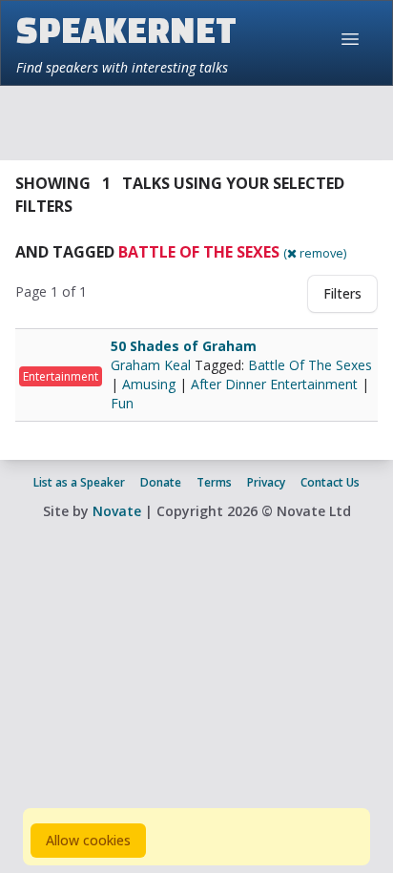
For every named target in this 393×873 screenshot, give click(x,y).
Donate (160, 482)
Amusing (149, 384)
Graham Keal (153, 365)
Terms (214, 482)
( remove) (314, 252)
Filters (342, 293)
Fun (122, 403)
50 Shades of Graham (184, 346)
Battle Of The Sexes (310, 365)
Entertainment (60, 376)
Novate (117, 511)
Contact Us (330, 482)
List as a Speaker (79, 482)
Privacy (266, 482)
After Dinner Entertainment (274, 384)
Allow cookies (88, 840)
